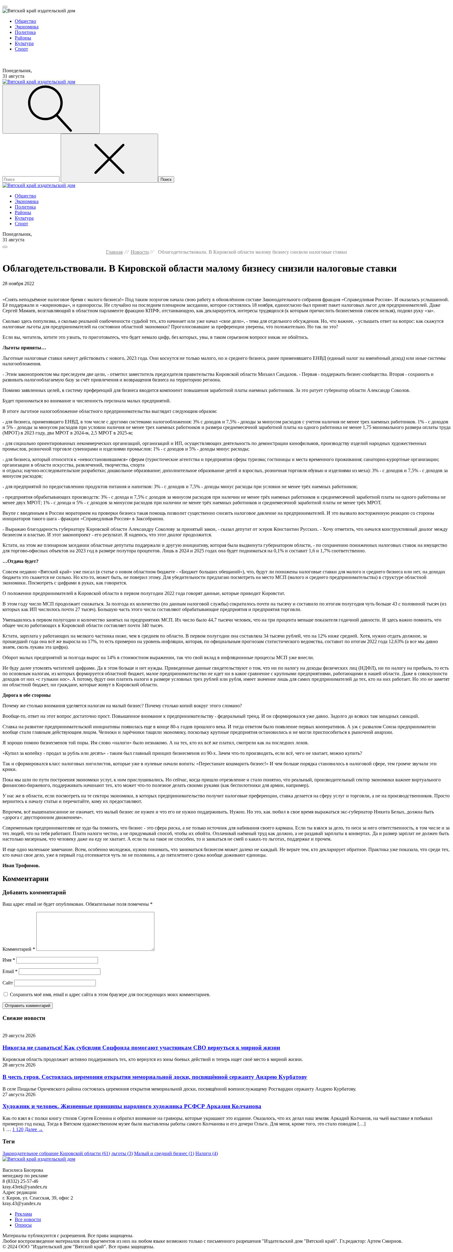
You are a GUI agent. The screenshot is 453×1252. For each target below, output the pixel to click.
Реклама (23, 1214)
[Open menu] (4, 7)
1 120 (17, 1129)
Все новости (28, 1219)
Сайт (7, 982)
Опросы (23, 1225)
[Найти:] (31, 179)
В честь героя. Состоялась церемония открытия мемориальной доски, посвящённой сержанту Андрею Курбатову (154, 1077)
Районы (23, 37)
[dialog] (226, 32)
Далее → (34, 1129)
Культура (24, 43)
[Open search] (51, 109)
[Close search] (109, 158)
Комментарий (18, 949)
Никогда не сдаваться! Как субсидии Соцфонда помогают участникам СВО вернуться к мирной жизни (141, 1047)
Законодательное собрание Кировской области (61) (56, 1153)
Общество (25, 21)
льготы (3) (122, 1153)
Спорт (21, 49)
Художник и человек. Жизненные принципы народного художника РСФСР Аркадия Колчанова (131, 1106)
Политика (25, 32)
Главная (114, 252)
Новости (140, 252)
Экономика (27, 26)
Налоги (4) (206, 1153)
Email (10, 971)
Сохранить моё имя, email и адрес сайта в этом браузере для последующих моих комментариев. (110, 994)
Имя (8, 960)
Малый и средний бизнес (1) (164, 1153)
